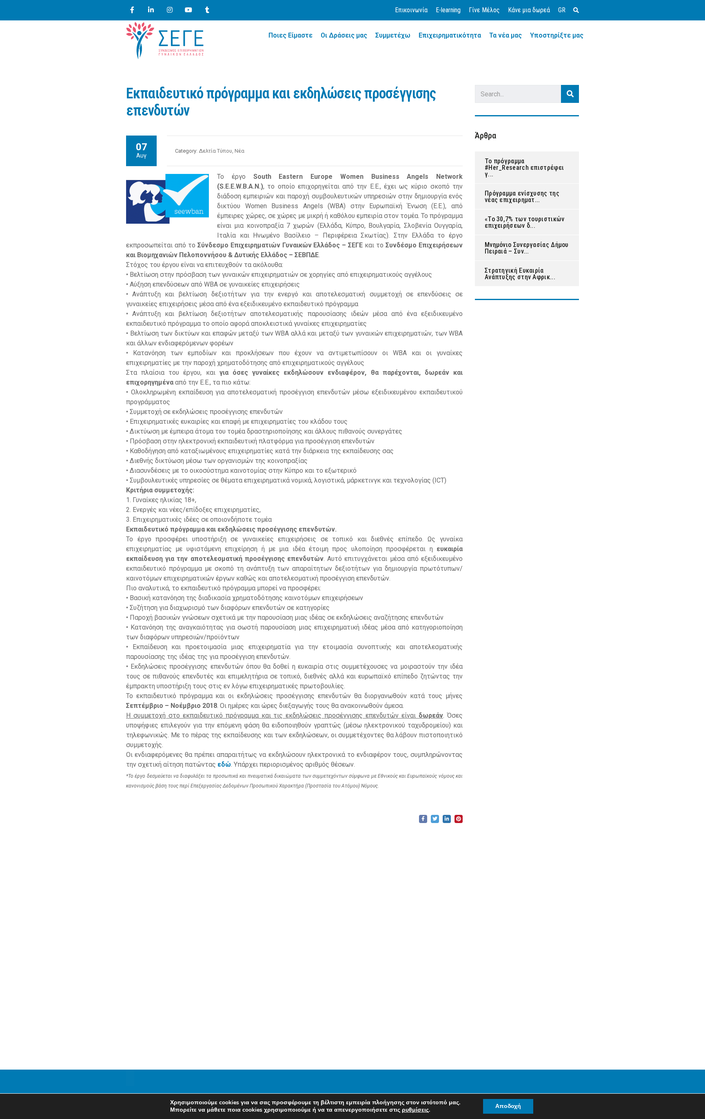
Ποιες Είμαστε (290, 35)
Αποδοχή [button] (508, 1106)
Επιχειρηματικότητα (450, 35)
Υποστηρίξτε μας (556, 35)
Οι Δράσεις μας (344, 35)
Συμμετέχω (392, 35)
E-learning (448, 10)
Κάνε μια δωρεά (529, 10)
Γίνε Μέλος (484, 10)
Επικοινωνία (411, 10)
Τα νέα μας (505, 35)
